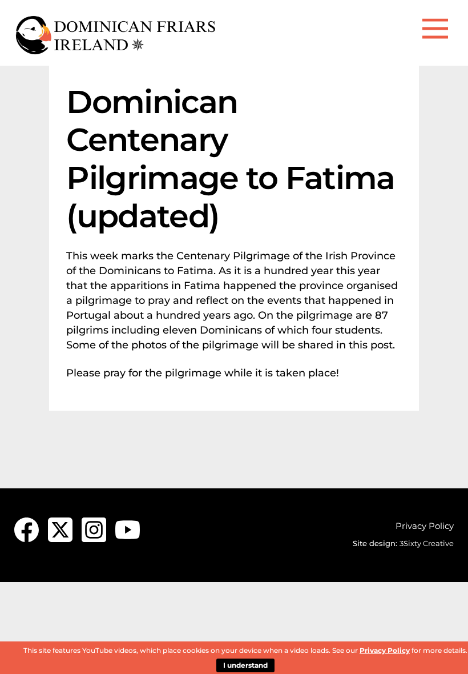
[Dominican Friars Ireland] (117, 51)
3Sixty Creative (427, 543)
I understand (245, 665)
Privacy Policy (425, 525)
